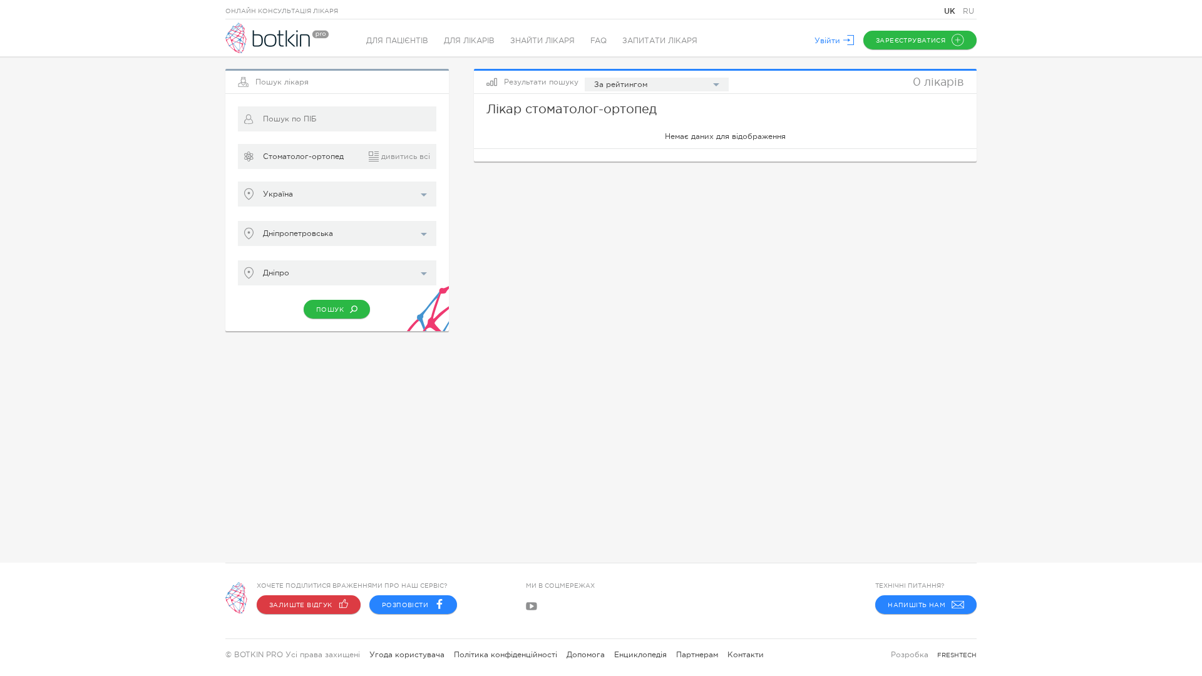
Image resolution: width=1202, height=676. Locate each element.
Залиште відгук (300, 605)
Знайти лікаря (542, 40)
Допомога (586, 654)
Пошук (330, 309)
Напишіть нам (916, 605)
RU (968, 11)
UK (951, 11)
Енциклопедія (640, 654)
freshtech (957, 655)
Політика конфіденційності (505, 654)
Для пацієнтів (397, 40)
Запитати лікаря (659, 40)
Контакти (745, 654)
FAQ (598, 40)
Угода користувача (406, 654)
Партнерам (697, 654)
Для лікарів (469, 40)
